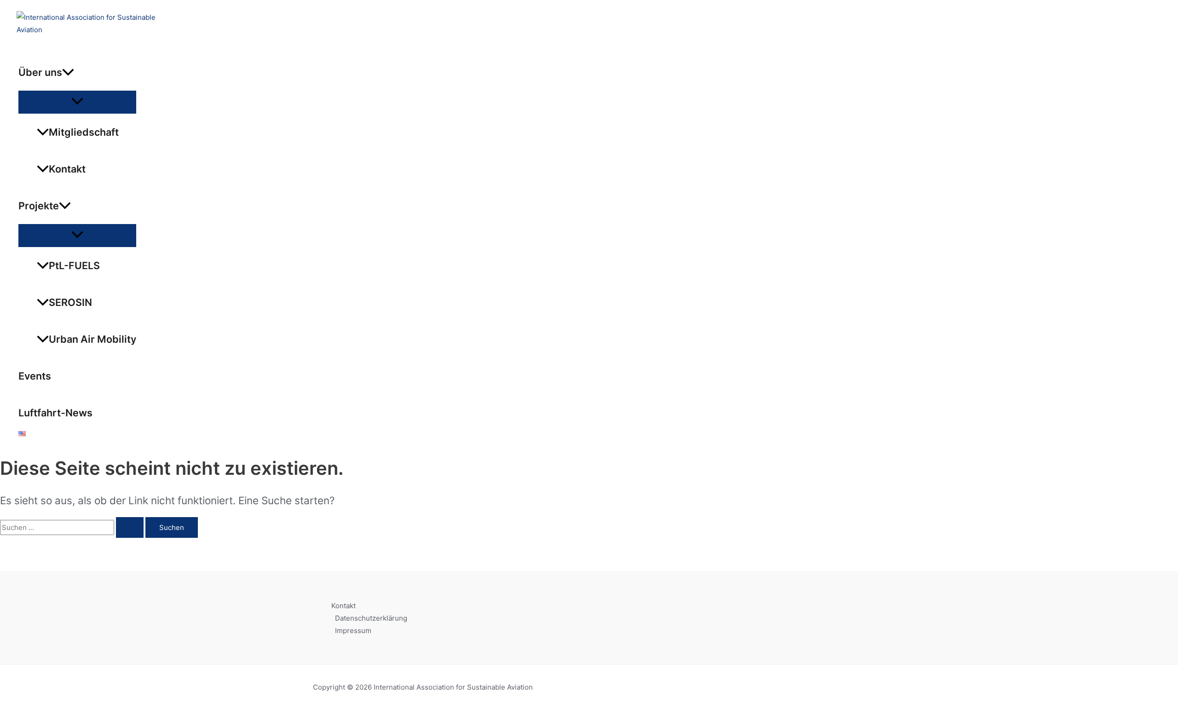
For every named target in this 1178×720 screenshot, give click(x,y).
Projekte (38, 206)
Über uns (40, 72)
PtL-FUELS (74, 265)
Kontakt (67, 169)
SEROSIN (70, 302)
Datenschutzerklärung (371, 618)
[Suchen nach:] (72, 527)
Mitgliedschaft (84, 132)
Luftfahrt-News (55, 413)
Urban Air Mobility (92, 339)
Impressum (353, 630)
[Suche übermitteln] (130, 527)
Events (34, 376)
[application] (68, 72)
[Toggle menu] (77, 102)
